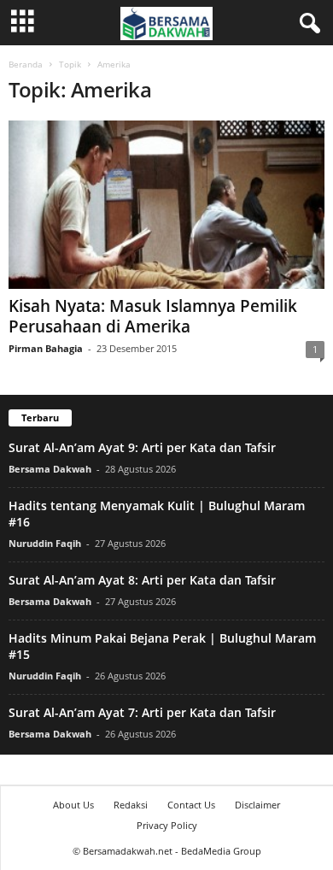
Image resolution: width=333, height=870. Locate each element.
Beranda (26, 64)
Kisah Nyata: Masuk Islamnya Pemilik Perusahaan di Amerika (153, 316)
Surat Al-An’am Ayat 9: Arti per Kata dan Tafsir (142, 447)
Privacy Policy (167, 825)
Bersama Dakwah (50, 468)
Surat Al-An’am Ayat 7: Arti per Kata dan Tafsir (142, 712)
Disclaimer (257, 804)
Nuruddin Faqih (45, 543)
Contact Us (191, 804)
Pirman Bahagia (46, 348)
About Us (73, 804)
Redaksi (131, 804)
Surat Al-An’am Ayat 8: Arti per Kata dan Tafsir (142, 580)
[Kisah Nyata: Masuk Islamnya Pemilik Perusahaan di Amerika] (166, 205)
